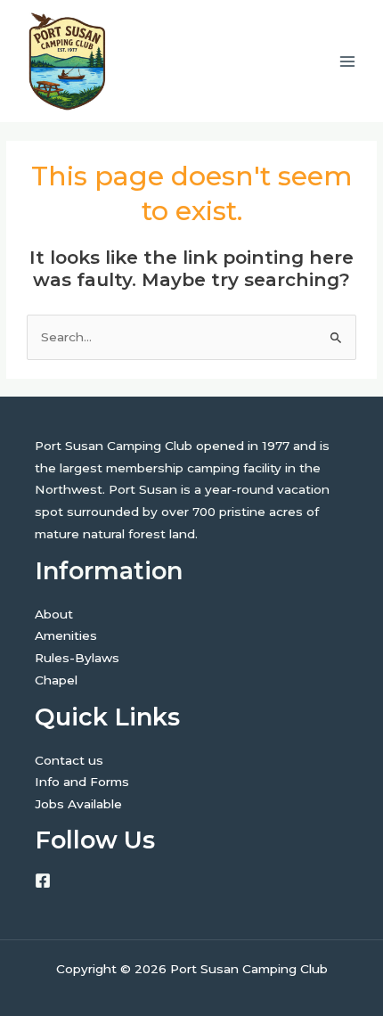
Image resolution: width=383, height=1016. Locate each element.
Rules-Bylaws (77, 658)
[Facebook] (43, 881)
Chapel (56, 680)
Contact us (69, 760)
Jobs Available (78, 804)
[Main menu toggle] (348, 61)
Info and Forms (82, 781)
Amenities (66, 635)
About (54, 614)
